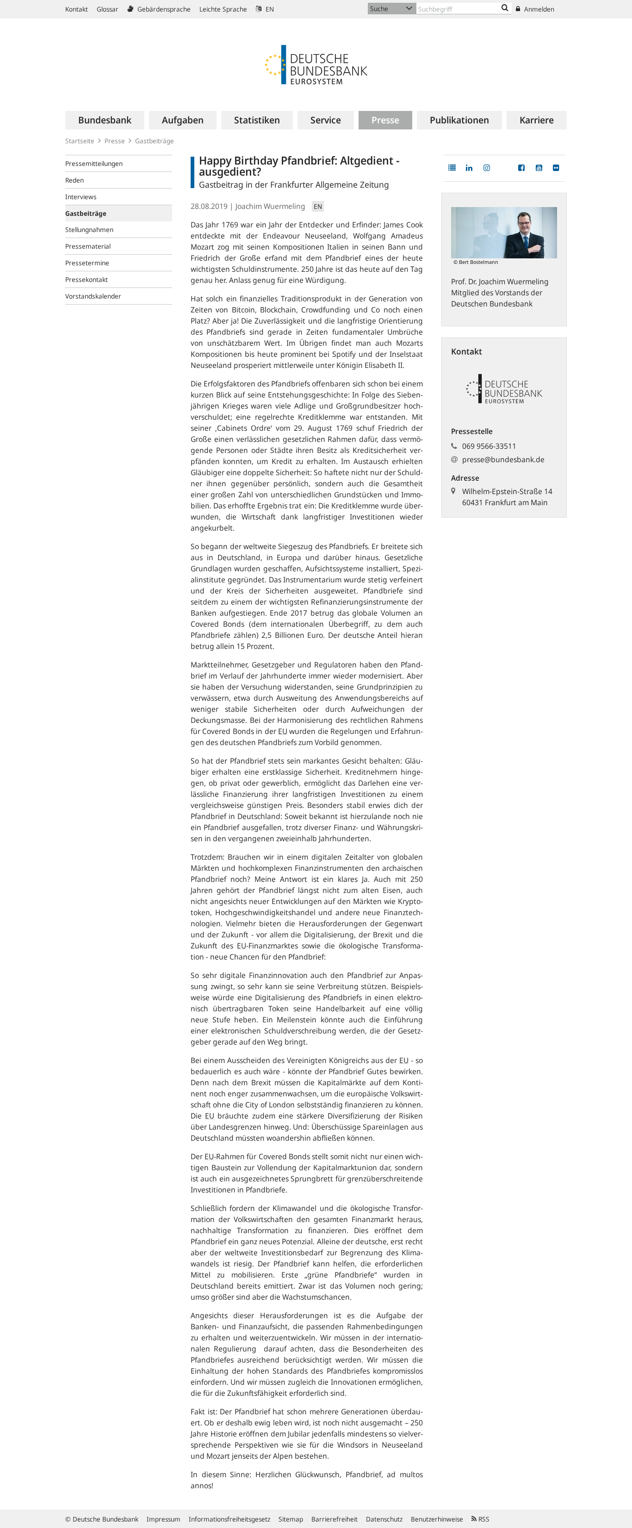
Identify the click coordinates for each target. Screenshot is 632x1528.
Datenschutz (384, 1519)
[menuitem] (104, 120)
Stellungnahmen (89, 229)
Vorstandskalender (93, 296)
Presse (115, 140)
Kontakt (76, 9)
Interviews (81, 196)
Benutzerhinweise (437, 1519)
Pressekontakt (86, 279)
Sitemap (291, 1519)
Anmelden (538, 9)
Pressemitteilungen (94, 163)
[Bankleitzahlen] (505, 8)
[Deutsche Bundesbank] (316, 64)
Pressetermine (87, 262)
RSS (483, 1519)
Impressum (163, 1519)
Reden (74, 180)
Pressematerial (88, 246)
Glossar (107, 9)
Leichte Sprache (223, 9)
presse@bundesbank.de (503, 459)
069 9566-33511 (489, 446)
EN (269, 9)
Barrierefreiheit (334, 1519)
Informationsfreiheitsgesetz (229, 1519)
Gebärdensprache (163, 9)
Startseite (79, 140)
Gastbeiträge (154, 140)
